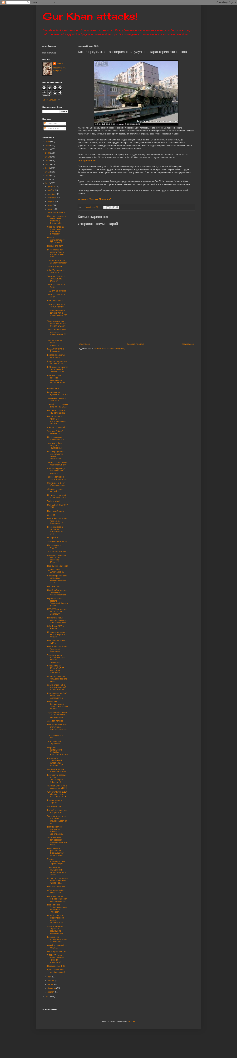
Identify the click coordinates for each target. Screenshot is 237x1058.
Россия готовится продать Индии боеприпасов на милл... (55, 253)
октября (51, 194)
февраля (52, 988)
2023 (47, 142)
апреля (51, 981)
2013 (47, 179)
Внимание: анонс (55, 301)
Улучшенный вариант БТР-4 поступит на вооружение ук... (57, 714)
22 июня (51, 515)
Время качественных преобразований (56, 971)
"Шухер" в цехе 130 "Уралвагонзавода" (57, 261)
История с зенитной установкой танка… (57, 496)
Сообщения (52, 124)
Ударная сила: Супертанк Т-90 (55, 571)
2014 (47, 176)
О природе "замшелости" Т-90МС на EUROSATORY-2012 (57, 751)
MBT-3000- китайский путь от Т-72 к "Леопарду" (57, 611)
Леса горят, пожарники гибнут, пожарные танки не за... (57, 880)
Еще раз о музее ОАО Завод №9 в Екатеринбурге (57, 695)
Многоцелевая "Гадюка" (54, 546)
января (51, 992)
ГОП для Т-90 (53, 586)
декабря (52, 186)
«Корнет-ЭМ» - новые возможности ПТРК (57, 787)
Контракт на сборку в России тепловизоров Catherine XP (56, 778)
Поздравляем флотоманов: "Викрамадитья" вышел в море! (55, 852)
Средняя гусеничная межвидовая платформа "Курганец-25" (56, 219)
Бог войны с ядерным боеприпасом (57, 811)
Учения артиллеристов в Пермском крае (56, 861)
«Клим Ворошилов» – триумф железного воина (57, 678)
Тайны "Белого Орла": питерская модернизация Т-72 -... (57, 333)
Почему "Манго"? (55, 246)
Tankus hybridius (54, 501)
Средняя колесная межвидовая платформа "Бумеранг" (55, 230)
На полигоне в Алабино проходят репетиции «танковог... (57, 908)
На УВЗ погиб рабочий (57, 566)
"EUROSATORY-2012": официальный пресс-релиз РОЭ (57, 794)
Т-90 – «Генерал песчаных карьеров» (54, 342)
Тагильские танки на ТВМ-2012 (56, 399)
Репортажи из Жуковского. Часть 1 (57, 393)
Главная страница (135, 344)
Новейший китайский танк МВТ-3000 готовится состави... (57, 592)
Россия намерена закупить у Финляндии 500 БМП (55, 530)
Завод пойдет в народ (57, 541)
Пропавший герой (55, 511)
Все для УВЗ (53, 388)
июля (50, 205)
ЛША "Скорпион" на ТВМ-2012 (56, 271)
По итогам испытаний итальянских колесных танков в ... (57, 728)
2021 (47, 149)
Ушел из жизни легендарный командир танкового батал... (57, 841)
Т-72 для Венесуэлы (56, 291)
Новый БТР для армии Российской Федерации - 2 (57, 520)
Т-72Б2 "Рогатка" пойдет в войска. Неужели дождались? (56, 958)
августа (51, 201)
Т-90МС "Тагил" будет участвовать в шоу (57, 463)
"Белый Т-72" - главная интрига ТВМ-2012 (57, 405)
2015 (47, 172)
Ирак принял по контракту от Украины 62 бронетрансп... (55, 830)
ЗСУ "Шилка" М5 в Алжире (55, 627)
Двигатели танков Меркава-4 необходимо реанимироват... (55, 929)
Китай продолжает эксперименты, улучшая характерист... (55, 455)
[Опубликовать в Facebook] (114, 207)
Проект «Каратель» (56, 887)
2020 (47, 153)
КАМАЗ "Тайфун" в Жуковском (55, 350)
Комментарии (52, 128)
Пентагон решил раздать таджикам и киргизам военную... (57, 620)
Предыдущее (188, 344)
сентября (52, 198)
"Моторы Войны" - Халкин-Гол (55, 432)
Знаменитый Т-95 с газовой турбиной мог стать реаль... (56, 687)
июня (50, 209)
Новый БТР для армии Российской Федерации (57, 649)
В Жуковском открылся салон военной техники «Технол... (57, 369)
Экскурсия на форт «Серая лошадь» (56, 484)
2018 (47, 160)
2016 (47, 168)
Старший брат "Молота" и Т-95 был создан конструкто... (55, 669)
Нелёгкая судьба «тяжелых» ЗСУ (55, 438)
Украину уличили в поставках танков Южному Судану (56, 323)
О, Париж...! (52, 538)
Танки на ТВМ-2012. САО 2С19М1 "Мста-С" (56, 278)
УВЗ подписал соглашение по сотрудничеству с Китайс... (56, 871)
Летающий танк (54, 806)
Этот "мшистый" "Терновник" (54, 742)
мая (50, 977)
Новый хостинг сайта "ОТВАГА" (57, 946)
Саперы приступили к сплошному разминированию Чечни (57, 579)
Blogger (131, 1021)
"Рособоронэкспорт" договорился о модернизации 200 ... (57, 314)
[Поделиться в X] (111, 207)
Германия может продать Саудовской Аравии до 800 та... (57, 602)
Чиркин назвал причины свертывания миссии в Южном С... (56, 380)
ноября (51, 190)
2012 (47, 183)
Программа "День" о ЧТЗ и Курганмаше (57, 411)
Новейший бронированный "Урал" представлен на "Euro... (57, 705)
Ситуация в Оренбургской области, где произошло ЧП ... (56, 761)
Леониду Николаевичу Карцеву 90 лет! (57, 362)
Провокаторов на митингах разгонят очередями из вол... (57, 898)
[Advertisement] (156, 319)
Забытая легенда (55, 721)
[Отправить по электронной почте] (105, 207)
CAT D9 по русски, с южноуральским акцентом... (56, 470)
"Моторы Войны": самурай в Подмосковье (55, 445)
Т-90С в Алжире (54, 266)
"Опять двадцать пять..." (55, 736)
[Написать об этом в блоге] (108, 207)
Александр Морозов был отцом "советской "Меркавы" (56, 558)
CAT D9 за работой (56, 427)
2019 (47, 157)
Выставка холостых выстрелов (56, 356)
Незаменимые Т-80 (56, 966)
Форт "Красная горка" (57, 951)
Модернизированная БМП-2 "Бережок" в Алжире (57, 634)
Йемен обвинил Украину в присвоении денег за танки (56, 420)
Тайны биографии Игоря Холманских (57, 478)
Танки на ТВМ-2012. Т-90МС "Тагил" (56, 305)
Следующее (84, 344)
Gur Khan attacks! (90, 16)
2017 (47, 164)
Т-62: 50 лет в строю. (56, 551)
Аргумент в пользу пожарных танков (56, 770)
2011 (47, 997)
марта (51, 984)
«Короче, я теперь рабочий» (55, 490)
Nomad (60, 63)
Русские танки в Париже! (54, 801)
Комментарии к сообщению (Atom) (109, 349)
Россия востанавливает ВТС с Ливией (55, 239)
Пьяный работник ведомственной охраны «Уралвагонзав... (56, 919)
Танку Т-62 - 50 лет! (56, 212)
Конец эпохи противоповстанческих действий (57, 939)
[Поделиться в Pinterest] (117, 207)
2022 (47, 145)
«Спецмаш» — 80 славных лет (55, 891)
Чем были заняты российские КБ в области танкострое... (55, 658)
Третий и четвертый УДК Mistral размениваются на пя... (57, 819)
